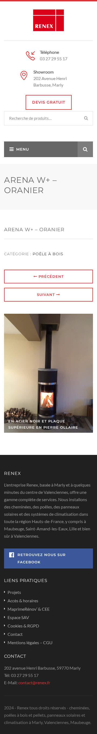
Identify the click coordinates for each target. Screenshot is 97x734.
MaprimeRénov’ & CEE (29, 608)
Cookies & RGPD (23, 625)
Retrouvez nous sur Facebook (42, 558)
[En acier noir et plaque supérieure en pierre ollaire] (48, 373)
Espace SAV (18, 617)
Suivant (46, 294)
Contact (15, 634)
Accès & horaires (23, 600)
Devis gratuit (48, 102)
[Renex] (48, 19)
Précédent (50, 276)
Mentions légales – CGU (30, 642)
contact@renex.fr (34, 682)
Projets (14, 592)
